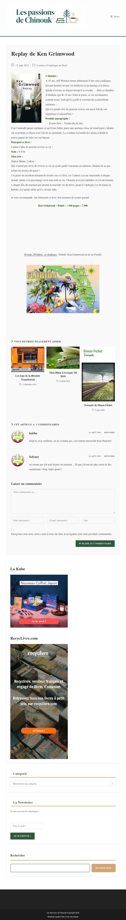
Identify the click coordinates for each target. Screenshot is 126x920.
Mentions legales (54, 916)
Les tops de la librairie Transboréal (27, 377)
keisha (33, 433)
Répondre (109, 432)
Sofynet (34, 457)
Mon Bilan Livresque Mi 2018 (63, 374)
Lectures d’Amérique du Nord (52, 65)
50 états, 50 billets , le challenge (40, 254)
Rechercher (17, 855)
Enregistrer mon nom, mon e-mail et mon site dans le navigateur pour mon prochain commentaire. (61, 534)
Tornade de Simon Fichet (98, 405)
